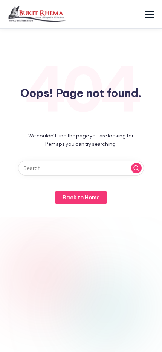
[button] (136, 168)
